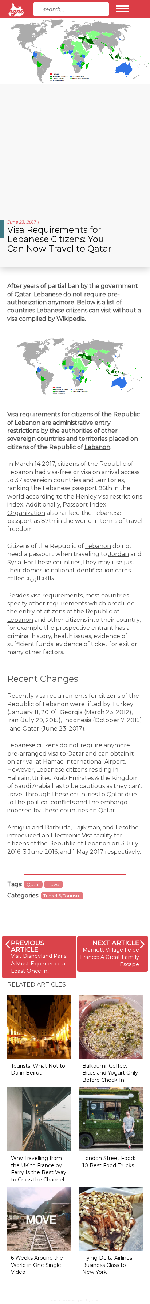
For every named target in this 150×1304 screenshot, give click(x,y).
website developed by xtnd (75, 1300)
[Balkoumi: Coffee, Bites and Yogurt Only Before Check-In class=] (111, 1026)
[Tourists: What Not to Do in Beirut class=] (39, 1026)
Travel (53, 884)
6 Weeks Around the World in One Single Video (37, 1265)
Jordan (118, 554)
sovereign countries (36, 438)
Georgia (71, 712)
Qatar (31, 728)
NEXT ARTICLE (115, 943)
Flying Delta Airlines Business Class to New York (107, 1265)
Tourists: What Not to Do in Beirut (38, 1069)
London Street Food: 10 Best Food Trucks (108, 1162)
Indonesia (77, 720)
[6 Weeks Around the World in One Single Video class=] (39, 1218)
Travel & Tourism (62, 896)
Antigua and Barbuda (39, 827)
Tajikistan (86, 827)
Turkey (122, 704)
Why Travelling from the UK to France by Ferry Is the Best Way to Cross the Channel (38, 1169)
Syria (14, 562)
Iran (13, 720)
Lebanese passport (70, 488)
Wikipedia (70, 318)
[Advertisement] (75, 149)
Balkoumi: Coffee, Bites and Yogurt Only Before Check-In (110, 1073)
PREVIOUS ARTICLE (27, 946)
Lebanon (97, 447)
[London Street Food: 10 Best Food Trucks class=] (111, 1119)
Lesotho (127, 827)
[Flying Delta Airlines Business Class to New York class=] (111, 1218)
